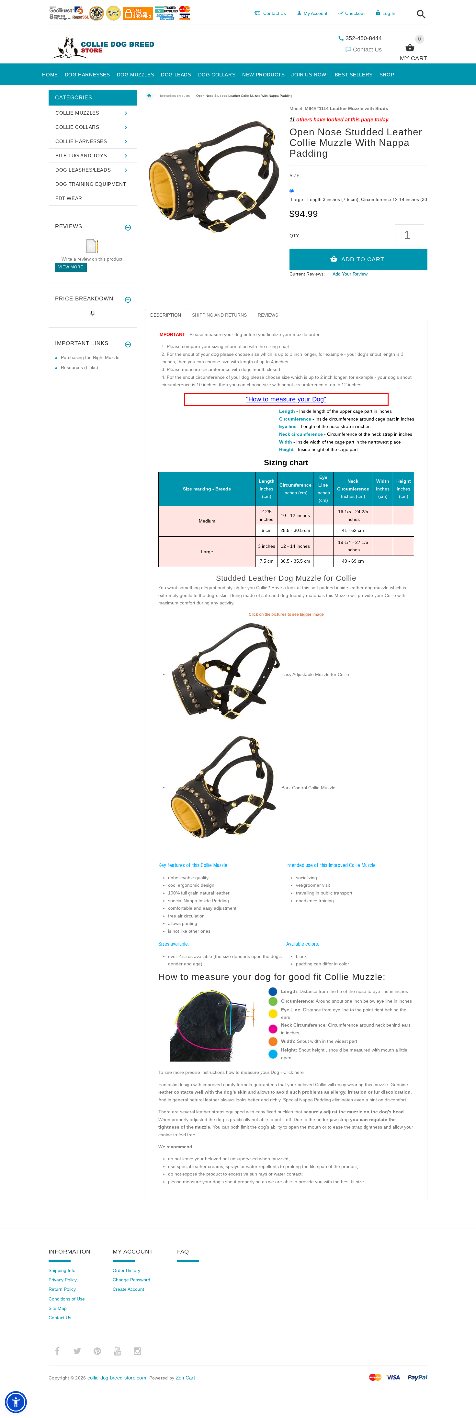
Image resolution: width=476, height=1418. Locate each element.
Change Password (131, 1279)
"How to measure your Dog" (286, 399)
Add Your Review (350, 273)
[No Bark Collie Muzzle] (224, 787)
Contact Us (367, 49)
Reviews (268, 315)
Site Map (58, 1308)
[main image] (214, 175)
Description (165, 315)
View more (71, 267)
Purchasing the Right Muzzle (90, 357)
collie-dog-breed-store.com (116, 1377)
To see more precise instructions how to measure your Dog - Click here (231, 1072)
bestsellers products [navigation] (175, 95)
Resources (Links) (79, 367)
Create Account (128, 1289)
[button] (419, 15)
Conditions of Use (67, 1298)
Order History (126, 1270)
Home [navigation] (149, 96)
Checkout (355, 13)
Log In (388, 13)
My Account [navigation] (315, 13)
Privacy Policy (63, 1279)
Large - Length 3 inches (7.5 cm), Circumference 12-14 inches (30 (359, 199)
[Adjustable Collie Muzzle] (224, 674)
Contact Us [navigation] (274, 13)
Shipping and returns (219, 315)
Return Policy (62, 1289)
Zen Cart (185, 1377)
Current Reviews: (307, 273)
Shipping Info (62, 1270)
